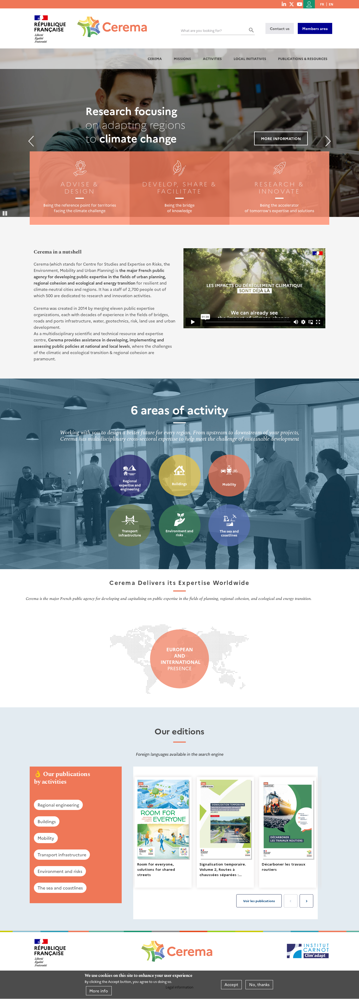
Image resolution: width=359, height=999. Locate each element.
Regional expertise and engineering (130, 485)
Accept (231, 984)
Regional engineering (58, 805)
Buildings (179, 484)
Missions (182, 58)
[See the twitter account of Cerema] (291, 4)
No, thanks (259, 984)
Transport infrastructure (130, 533)
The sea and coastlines (229, 533)
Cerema (155, 58)
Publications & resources (302, 58)
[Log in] (309, 4)
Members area (315, 28)
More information (281, 138)
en (331, 4)
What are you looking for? (201, 30)
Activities (212, 58)
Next (328, 141)
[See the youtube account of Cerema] (299, 4)
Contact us (279, 28)
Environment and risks (179, 533)
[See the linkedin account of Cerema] (284, 4)
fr (322, 4)
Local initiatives (250, 58)
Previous (31, 141)
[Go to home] (108, 22)
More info (98, 990)
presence (179, 659)
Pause (5, 213)
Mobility (229, 484)
